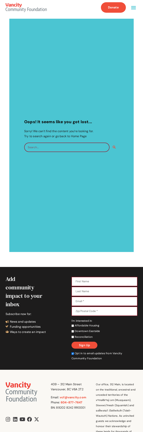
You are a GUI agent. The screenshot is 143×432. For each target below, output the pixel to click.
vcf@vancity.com (73, 397)
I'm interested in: (82, 320)
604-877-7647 (71, 402)
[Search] (114, 147)
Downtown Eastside (87, 331)
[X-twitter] (36, 419)
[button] (133, 7)
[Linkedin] (15, 419)
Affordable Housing (86, 325)
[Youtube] (22, 419)
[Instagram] (8, 419)
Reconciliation (83, 337)
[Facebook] (29, 419)
